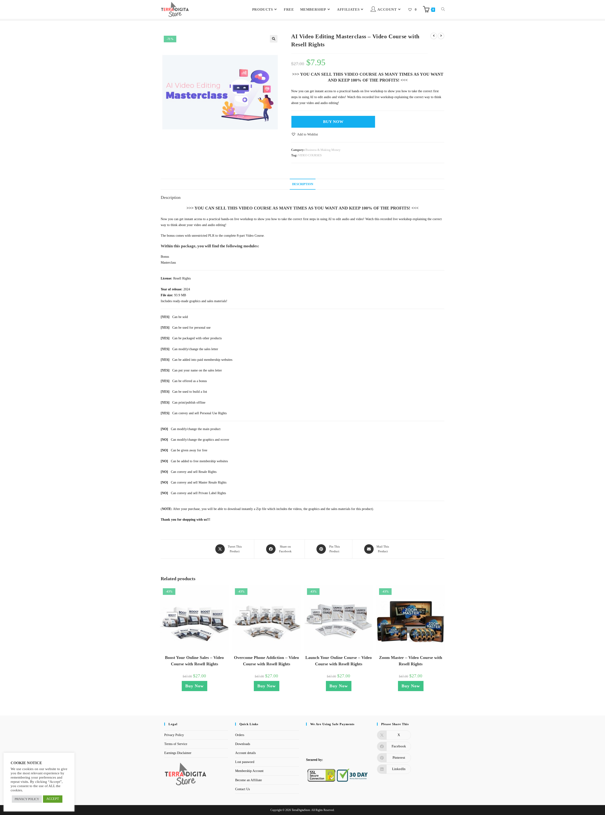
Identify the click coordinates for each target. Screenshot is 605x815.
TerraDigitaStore (301, 810)
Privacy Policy (174, 735)
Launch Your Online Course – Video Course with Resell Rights (338, 660)
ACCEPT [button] (52, 799)
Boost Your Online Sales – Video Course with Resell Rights (194, 660)
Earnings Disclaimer (177, 753)
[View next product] (441, 36)
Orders (239, 735)
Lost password (244, 762)
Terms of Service (175, 744)
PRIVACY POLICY (27, 799)
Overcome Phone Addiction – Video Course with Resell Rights (266, 660)
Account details (245, 753)
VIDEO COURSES (310, 155)
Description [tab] (302, 184)
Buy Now (333, 121)
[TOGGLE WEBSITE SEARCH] (443, 9)
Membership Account (249, 771)
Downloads (242, 744)
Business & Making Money (323, 150)
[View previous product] (433, 36)
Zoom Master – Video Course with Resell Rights (410, 660)
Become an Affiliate (248, 780)
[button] (273, 39)
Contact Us (242, 789)
